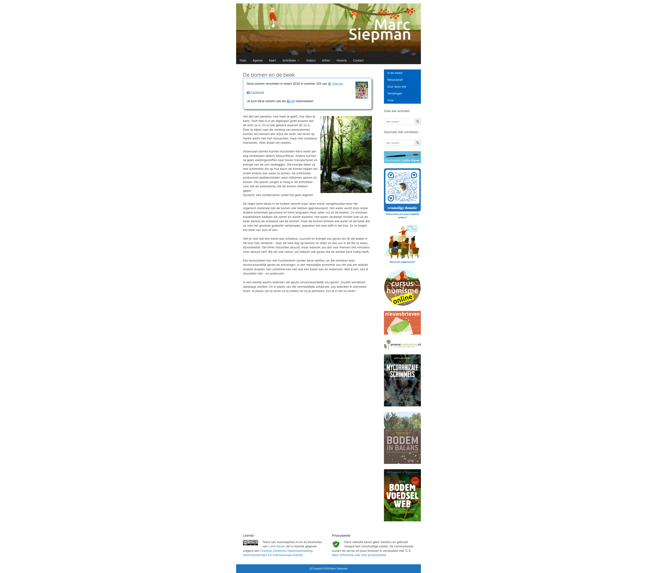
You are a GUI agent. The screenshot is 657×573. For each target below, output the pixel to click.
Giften (326, 60)
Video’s (310, 60)
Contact (358, 60)
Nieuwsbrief (395, 79)
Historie (342, 60)
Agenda (258, 60)
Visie (390, 100)
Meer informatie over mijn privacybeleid (359, 555)
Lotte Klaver (276, 546)
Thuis (242, 60)
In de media (394, 73)
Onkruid (337, 83)
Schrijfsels (289, 60)
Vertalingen (394, 93)
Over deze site (396, 86)
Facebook (257, 92)
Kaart (272, 60)
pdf (293, 101)
